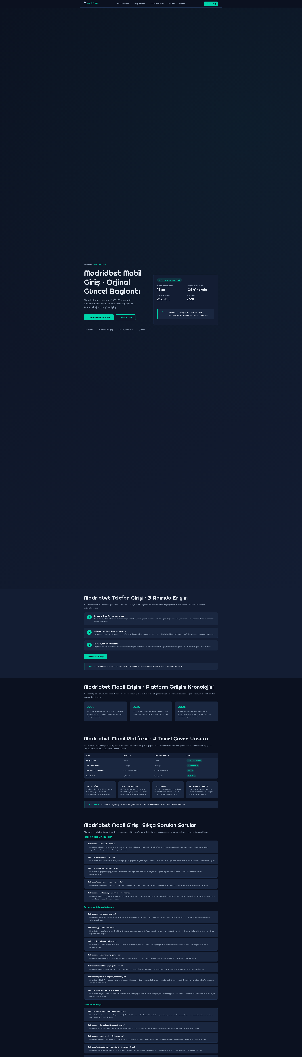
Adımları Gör (126, 317)
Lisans (182, 4)
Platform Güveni (157, 4)
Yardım (171, 4)
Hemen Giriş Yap (96, 656)
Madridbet (88, 264)
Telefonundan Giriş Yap (99, 317)
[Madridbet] (91, 4)
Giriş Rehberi (139, 4)
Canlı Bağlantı (123, 4)
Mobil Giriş (211, 4)
